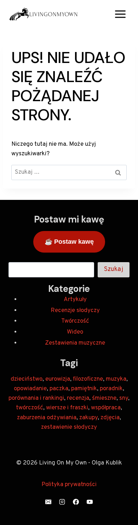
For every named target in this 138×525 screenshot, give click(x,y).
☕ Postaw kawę (69, 241)
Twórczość (75, 321)
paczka (59, 389)
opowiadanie (30, 389)
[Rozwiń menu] (120, 14)
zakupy (88, 418)
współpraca (106, 408)
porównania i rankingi (36, 398)
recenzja (78, 398)
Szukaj (113, 269)
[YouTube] (90, 502)
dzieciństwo (26, 379)
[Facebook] (76, 502)
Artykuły (75, 300)
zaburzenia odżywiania (46, 418)
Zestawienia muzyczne (75, 343)
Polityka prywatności (69, 485)
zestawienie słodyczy (69, 427)
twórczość (29, 408)
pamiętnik (84, 389)
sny (123, 398)
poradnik (111, 389)
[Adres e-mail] (48, 502)
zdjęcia (110, 418)
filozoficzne (88, 379)
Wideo (75, 332)
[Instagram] (62, 502)
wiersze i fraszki (67, 408)
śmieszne (104, 398)
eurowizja (57, 379)
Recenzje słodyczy (75, 311)
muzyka (116, 379)
